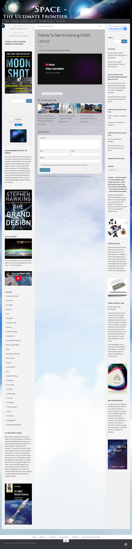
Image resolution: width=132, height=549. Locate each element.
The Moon (10, 398)
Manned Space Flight (46, 26)
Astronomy (10, 300)
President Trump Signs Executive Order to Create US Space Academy (116, 64)
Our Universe (10, 358)
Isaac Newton (11, 336)
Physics (9, 363)
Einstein (9, 309)
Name (42, 151)
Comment (43, 138)
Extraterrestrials (11, 323)
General (9, 327)
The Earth (9, 389)
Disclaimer (24, 21)
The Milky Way (11, 394)
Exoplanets (10, 318)
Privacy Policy (61, 21)
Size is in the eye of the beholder (115, 140)
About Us (33, 21)
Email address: (18, 119)
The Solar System (12, 407)
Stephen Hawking (12, 376)
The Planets (10, 402)
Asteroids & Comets (13, 296)
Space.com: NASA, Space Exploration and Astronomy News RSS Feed (117, 77)
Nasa (8, 349)
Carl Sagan (10, 305)
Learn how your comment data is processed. (77, 176)
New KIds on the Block (13, 354)
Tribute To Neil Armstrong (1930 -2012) (52, 93)
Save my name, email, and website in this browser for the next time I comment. (65, 165)
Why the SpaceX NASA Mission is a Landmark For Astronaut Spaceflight (47, 118)
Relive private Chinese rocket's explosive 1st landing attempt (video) (117, 99)
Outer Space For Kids (45, 21)
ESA (8, 314)
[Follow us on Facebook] (125, 544)
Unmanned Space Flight (14, 425)
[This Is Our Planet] (18, 258)
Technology (10, 380)
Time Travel (10, 416)
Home (7, 21)
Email (73, 151)
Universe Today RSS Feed (116, 158)
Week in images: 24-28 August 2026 (117, 117)
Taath (41, 46)
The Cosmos (10, 385)
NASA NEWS (111, 49)
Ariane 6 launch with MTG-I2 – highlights (117, 124)
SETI (8, 371)
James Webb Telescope (14, 340)
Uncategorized (11, 420)
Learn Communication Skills (91, 537)
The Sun (9, 411)
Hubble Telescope (12, 331)
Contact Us (14, 21)
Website (42, 158)
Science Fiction (11, 367)
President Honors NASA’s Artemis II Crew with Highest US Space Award (117, 55)
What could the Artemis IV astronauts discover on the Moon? (116, 148)
